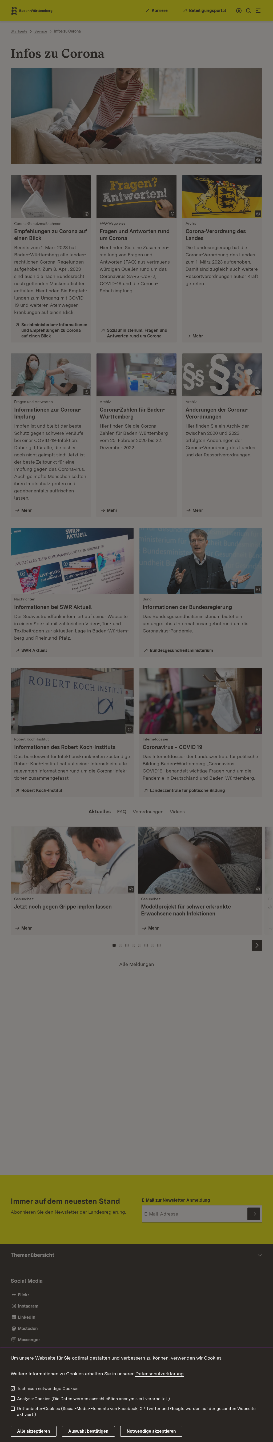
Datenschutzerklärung (159, 1373)
